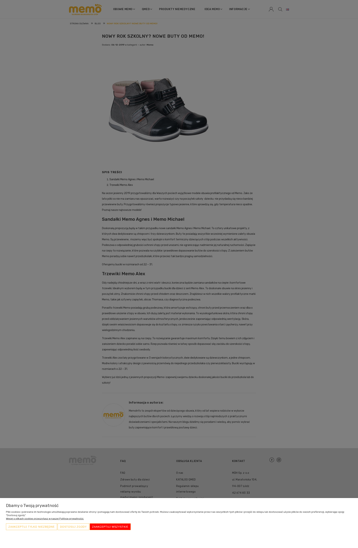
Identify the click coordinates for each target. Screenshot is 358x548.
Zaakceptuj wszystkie (110, 526)
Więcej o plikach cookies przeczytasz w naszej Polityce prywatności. (45, 518)
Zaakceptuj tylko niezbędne (31, 526)
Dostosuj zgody (73, 526)
